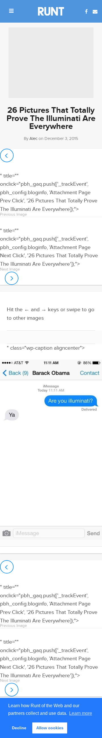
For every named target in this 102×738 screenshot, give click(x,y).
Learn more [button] (80, 713)
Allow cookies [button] (49, 728)
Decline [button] (19, 728)
